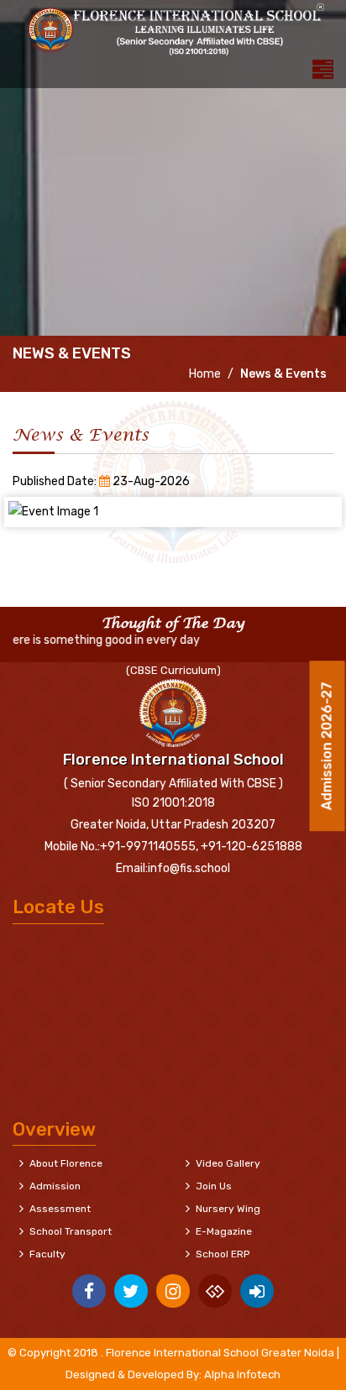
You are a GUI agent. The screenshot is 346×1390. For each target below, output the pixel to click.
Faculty (47, 1254)
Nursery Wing (228, 1209)
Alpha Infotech (242, 1374)
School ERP (222, 1254)
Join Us (214, 1186)
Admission (55, 1186)
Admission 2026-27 (327, 742)
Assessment (60, 1209)
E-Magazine (224, 1231)
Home (203, 374)
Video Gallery (228, 1163)
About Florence (65, 1163)
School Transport (70, 1231)
